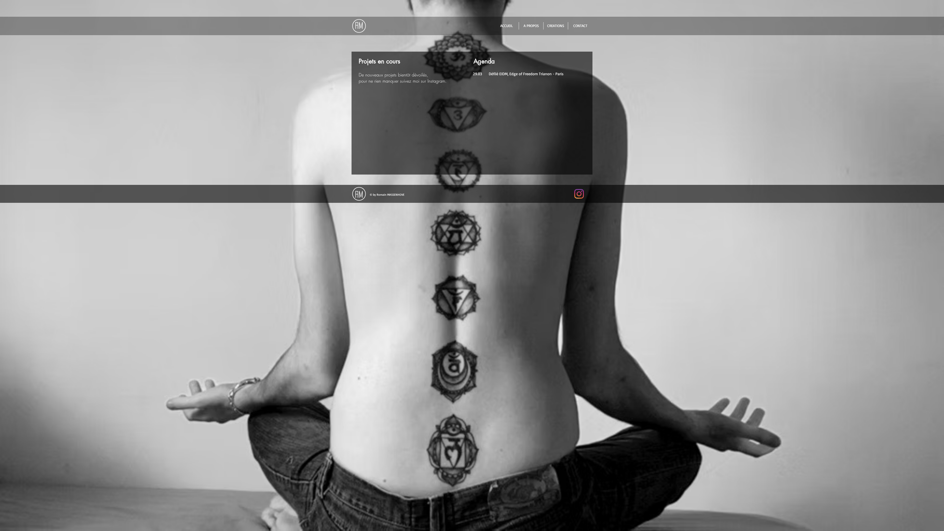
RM (359, 25)
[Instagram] (579, 194)
